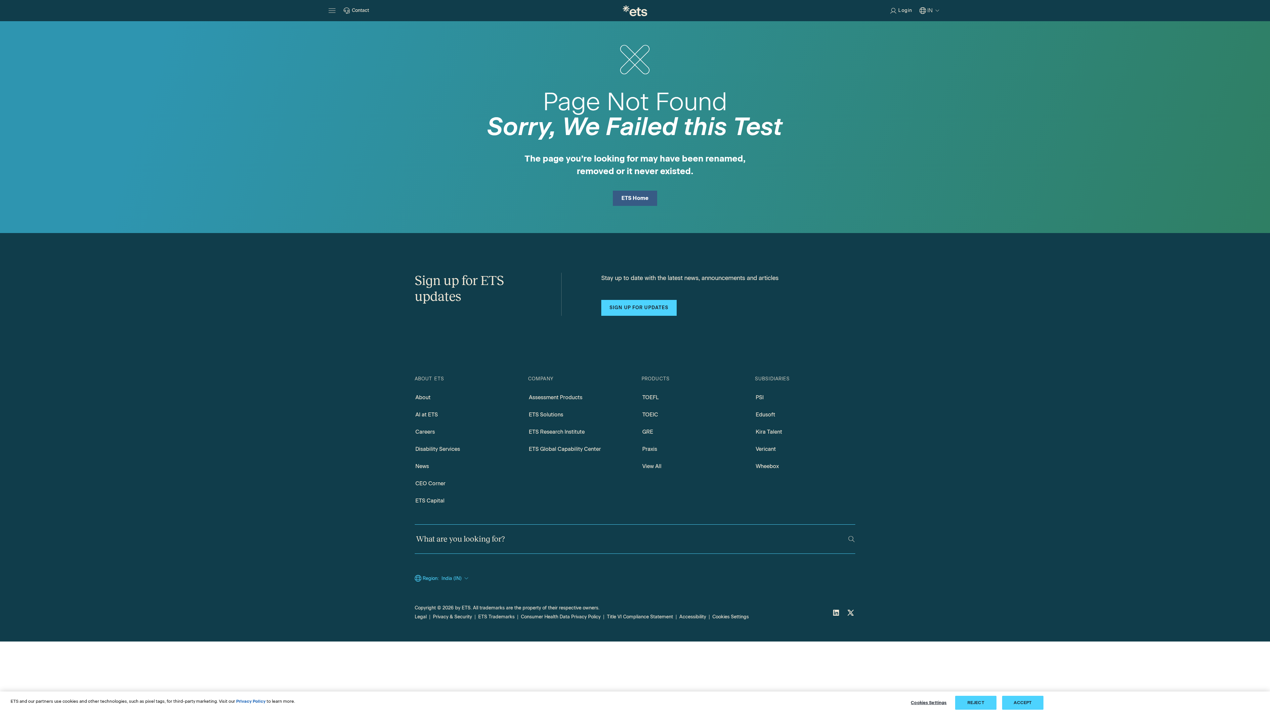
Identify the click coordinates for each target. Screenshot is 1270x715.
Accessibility (692, 617)
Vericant (766, 449)
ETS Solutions (546, 414)
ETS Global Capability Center (565, 449)
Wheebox (767, 466)
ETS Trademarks (496, 617)
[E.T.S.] (635, 10)
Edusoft (765, 414)
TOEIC (650, 414)
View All (651, 466)
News (422, 466)
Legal (421, 617)
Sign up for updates (639, 307)
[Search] (851, 539)
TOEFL (650, 397)
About (423, 397)
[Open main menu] (332, 11)
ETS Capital (429, 501)
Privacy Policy (251, 701)
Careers (425, 432)
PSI (760, 397)
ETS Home (635, 198)
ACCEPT (1023, 702)
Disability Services (437, 449)
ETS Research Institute (557, 432)
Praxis (649, 449)
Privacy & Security (452, 617)
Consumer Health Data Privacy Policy (561, 617)
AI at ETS (426, 414)
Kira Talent (769, 432)
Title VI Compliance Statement (640, 617)
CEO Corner (430, 483)
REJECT (975, 702)
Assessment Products (555, 397)
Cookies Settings (730, 617)
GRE (647, 432)
